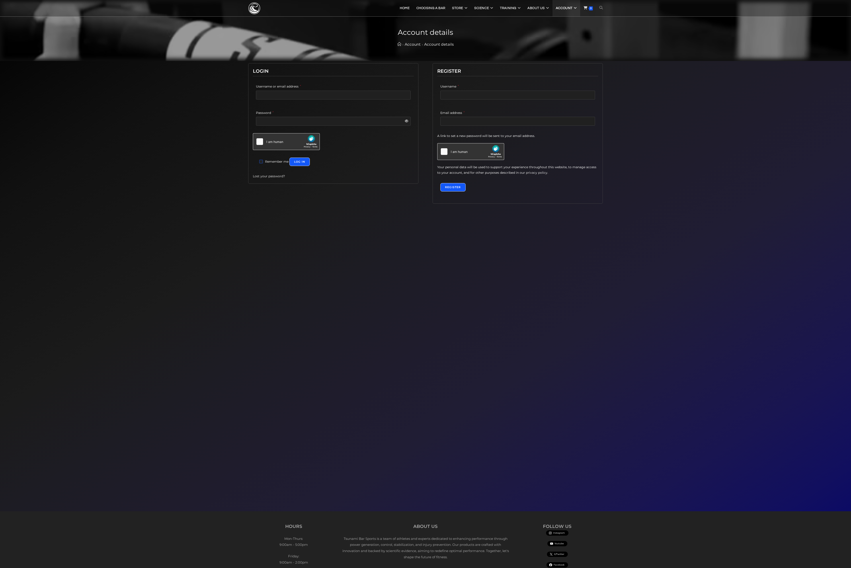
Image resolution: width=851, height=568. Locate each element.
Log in (299, 161)
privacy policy (536, 173)
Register (453, 187)
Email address (452, 113)
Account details (439, 44)
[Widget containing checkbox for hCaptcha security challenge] (286, 141)
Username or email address (278, 86)
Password (264, 113)
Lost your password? (269, 176)
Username (449, 86)
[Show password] (406, 121)
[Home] (399, 44)
